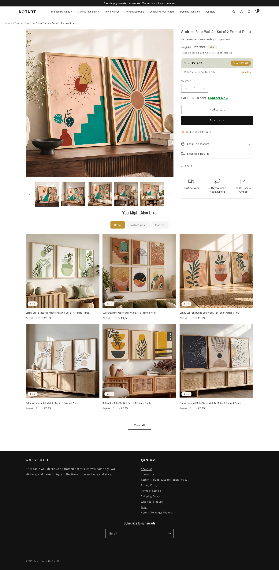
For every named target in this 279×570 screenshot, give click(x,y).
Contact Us (147, 474)
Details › (246, 72)
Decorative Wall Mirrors (162, 11)
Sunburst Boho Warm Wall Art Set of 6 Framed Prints (129, 312)
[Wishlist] (249, 11)
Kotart (36, 561)
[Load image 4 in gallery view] (126, 194)
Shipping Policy (150, 496)
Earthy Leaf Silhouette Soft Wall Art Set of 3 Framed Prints (209, 312)
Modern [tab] (160, 225)
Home (7, 23)
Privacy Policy (149, 485)
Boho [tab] (117, 225)
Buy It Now (217, 120)
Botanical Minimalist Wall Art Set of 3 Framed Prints (52, 403)
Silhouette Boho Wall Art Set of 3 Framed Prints (126, 403)
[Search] (233, 11)
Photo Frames (112, 11)
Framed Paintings (60, 11)
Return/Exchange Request (157, 512)
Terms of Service (151, 490)
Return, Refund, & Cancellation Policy (164, 479)
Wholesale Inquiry (152, 501)
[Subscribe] (169, 533)
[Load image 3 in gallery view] (99, 194)
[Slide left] (30, 194)
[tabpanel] (139, 332)
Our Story (210, 11)
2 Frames (18, 23)
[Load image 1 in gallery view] (47, 194)
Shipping (203, 52)
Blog (144, 507)
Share (188, 165)
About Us (146, 469)
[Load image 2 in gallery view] (73, 194)
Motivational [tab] (138, 225)
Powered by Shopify (50, 561)
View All (139, 425)
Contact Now (218, 98)
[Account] (241, 11)
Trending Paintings (190, 11)
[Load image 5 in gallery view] (152, 194)
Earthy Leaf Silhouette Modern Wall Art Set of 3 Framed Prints (57, 312)
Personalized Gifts (134, 11)
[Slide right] (169, 194)
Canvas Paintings (87, 11)
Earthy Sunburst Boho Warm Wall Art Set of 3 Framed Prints (210, 403)
